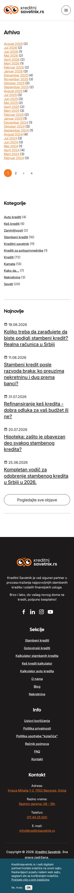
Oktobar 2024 (14, 126)
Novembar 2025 (16, 79)
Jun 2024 (11, 142)
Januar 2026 (13, 71)
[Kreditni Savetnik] (24, 10)
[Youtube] (50, 612)
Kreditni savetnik (16, 244)
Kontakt (37, 759)
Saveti (8, 284)
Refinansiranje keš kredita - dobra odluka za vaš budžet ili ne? (36, 410)
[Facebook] (23, 612)
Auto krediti (12, 217)
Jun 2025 (11, 99)
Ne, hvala (16, 887)
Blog (37, 686)
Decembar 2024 (16, 122)
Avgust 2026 (13, 44)
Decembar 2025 (16, 75)
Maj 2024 (11, 146)
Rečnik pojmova (37, 744)
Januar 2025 (13, 119)
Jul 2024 (10, 138)
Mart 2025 (11, 111)
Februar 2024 (14, 158)
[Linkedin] (32, 612)
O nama (37, 679)
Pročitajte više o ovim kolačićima (30, 879)
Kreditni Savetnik (48, 852)
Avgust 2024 (13, 134)
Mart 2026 (11, 63)
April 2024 (12, 150)
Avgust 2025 (13, 91)
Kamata (9, 264)
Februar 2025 (14, 115)
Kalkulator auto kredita (37, 671)
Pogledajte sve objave (37, 500)
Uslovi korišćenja (37, 721)
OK (29, 887)
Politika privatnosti (37, 728)
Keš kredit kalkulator (37, 663)
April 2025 (11, 107)
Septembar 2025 (16, 87)
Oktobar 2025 (14, 83)
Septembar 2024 (16, 130)
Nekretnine (12, 277)
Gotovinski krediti (37, 648)
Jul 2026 (10, 48)
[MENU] (66, 10)
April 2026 (12, 59)
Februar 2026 (14, 67)
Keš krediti (12, 224)
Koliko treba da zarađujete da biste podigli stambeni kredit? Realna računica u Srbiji (36, 338)
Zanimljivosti (13, 230)
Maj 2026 (11, 55)
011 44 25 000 (37, 817)
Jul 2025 (10, 95)
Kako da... (11, 271)
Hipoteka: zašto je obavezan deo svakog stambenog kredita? (34, 443)
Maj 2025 (11, 103)
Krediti (9, 257)
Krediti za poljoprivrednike (23, 250)
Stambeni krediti (16, 237)
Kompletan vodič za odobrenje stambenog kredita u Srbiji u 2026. (36, 476)
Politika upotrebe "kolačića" (37, 736)
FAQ (37, 751)
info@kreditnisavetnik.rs (37, 831)
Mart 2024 (11, 154)
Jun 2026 (11, 52)
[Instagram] (41, 612)
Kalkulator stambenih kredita (37, 656)
